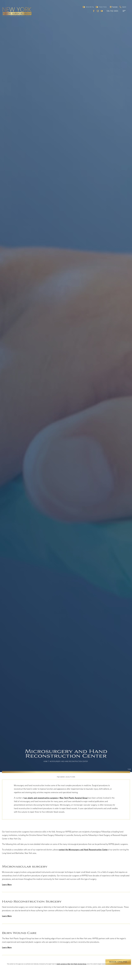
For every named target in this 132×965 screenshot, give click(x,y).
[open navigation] (122, 11)
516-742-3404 (112, 11)
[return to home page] (12, 7)
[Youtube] (102, 11)
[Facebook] (94, 11)
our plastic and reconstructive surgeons (41, 797)
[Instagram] (98, 11)
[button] (113, 7)
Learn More (7, 884)
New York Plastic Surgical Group (73, 797)
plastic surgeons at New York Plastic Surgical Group (71, 964)
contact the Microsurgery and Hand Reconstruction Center (83, 849)
